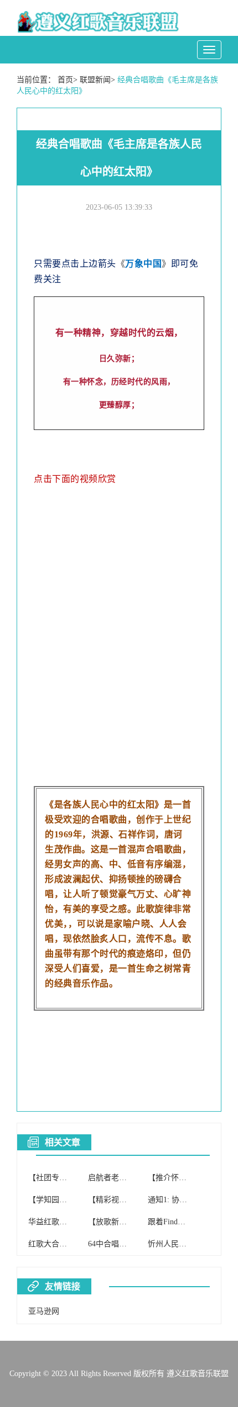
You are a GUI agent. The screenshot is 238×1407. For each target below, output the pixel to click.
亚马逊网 (43, 1311)
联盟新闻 (95, 80)
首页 (65, 80)
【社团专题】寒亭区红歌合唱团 (82, 1178)
